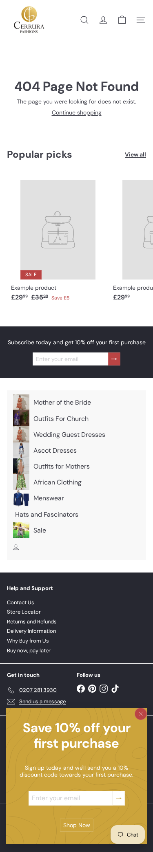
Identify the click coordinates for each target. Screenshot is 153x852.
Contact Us (20, 602)
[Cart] (122, 20)
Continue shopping (77, 112)
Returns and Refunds (32, 621)
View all (135, 154)
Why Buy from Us (28, 640)
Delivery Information (31, 630)
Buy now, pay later (29, 650)
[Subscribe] (119, 798)
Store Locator (24, 611)
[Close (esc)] (141, 714)
